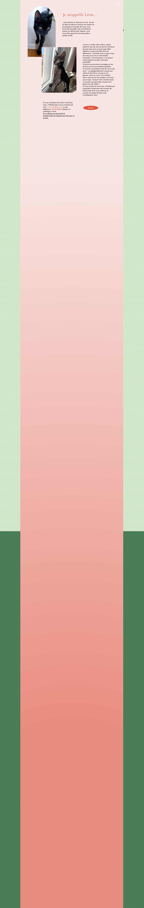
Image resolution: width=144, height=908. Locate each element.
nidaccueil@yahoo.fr (55, 107)
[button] (118, 4)
